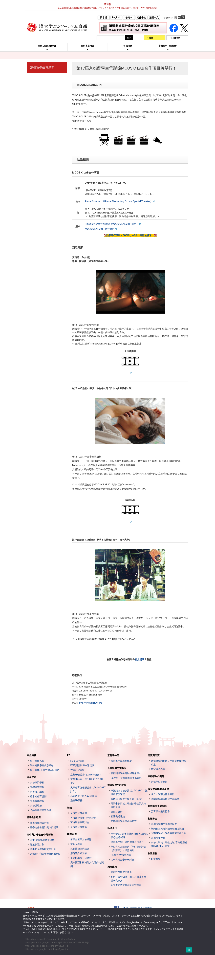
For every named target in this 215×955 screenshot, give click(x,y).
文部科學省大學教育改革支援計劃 (168, 833)
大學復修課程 (37, 801)
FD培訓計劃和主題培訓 (82, 765)
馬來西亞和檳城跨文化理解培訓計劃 (88, 864)
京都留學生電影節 (42, 67)
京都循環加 (36, 805)
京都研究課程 (37, 787)
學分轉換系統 (37, 760)
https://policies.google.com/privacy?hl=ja (46, 945)
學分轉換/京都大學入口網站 (44, 770)
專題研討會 (116, 812)
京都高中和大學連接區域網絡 (45, 853)
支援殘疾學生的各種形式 (124, 821)
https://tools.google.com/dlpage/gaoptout (47, 949)
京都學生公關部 (156, 776)
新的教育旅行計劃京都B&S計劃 (167, 828)
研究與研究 (154, 755)
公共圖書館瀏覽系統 (40, 810)
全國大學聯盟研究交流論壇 (165, 799)
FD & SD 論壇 (77, 760)
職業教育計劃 (37, 844)
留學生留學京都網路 (81, 839)
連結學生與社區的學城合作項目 (127, 842)
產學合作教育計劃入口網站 (44, 827)
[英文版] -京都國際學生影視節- (126, 778)
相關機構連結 (118, 816)
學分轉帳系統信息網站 (42, 765)
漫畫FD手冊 (76, 800)
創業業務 (152, 853)
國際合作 (72, 834)
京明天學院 (76, 844)
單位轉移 (31, 755)
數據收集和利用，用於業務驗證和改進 (168, 762)
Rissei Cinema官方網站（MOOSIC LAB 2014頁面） (112, 224)
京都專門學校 (37, 782)
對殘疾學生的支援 (117, 785)
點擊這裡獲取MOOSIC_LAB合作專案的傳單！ (130, 235)
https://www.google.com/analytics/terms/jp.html (50, 939)
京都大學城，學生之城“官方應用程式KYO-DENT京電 (169, 844)
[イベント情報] (128, 49)
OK (189, 950)
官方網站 (139, 659)
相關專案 (152, 818)
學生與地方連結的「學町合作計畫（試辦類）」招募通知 (128, 848)
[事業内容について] (87, 49)
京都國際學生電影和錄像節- (125, 773)
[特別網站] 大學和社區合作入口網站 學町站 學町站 (129, 835)
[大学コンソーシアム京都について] (47, 49)
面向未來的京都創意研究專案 (126, 885)
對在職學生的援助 (157, 806)
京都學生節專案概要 (121, 760)
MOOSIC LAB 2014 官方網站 (99, 229)
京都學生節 (113, 755)
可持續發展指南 (78, 827)
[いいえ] (210, 931)
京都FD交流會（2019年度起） (86, 774)
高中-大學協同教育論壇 (42, 840)
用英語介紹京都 (78, 853)
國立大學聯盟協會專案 (163, 794)
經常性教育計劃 (38, 796)
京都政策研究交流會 (121, 872)
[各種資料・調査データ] (168, 49)
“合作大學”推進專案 (121, 855)
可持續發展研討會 (79, 822)
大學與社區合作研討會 (122, 859)
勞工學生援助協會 (160, 811)
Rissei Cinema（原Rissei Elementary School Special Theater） (119, 201)
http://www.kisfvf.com (90, 703)
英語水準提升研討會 (81, 858)
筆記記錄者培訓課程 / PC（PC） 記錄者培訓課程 (129, 792)
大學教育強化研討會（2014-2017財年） (87, 789)
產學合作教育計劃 (39, 822)
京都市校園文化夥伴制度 (164, 824)
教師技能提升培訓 (79, 848)
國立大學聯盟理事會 (158, 789)
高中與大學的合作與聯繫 (40, 834)
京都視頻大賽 (158, 838)
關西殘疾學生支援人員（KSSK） (128, 799)
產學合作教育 (34, 817)
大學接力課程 (37, 791)
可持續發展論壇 (78, 813)
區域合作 (112, 828)
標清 (69, 807)
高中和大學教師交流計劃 (43, 849)
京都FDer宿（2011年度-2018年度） (86, 781)
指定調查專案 (158, 769)
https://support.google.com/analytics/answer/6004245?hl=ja (57, 942)
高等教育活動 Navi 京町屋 (83, 796)
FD (68, 755)
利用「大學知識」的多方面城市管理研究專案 (128, 878)
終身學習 (31, 777)
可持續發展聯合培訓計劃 (83, 817)
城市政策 (112, 866)
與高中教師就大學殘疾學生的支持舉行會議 (128, 805)
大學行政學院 (77, 770)
